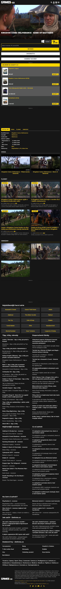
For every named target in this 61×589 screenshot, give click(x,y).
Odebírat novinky (30, 59)
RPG (13, 146)
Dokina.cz (55, 563)
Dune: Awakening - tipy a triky (12, 421)
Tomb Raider (10, 325)
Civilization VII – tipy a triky (11, 372)
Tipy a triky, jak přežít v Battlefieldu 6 (14, 348)
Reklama (17, 580)
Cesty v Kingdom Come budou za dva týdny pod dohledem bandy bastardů (14, 228)
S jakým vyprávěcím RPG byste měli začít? (15, 534)
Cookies (27, 580)
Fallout (50, 315)
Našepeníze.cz (14, 565)
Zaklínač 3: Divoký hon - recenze (12, 431)
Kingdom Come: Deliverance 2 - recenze (15, 439)
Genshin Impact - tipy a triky (11, 388)
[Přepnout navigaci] (54, 2)
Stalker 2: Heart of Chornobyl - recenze (14, 447)
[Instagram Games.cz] (36, 586)
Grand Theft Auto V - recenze (11, 460)
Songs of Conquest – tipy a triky (12, 399)
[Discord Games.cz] (38, 586)
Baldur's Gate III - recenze (10, 455)
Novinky (5, 183)
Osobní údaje (32, 580)
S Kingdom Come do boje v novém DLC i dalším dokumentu (45, 200)
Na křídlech (6, 555)
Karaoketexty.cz (17, 563)
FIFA (30, 325)
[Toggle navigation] (58, 2)
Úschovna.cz (27, 563)
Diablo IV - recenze (8, 458)
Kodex (38, 580)
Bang (24, 546)
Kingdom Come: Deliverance (20, 133)
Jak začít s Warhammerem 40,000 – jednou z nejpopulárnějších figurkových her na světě (15, 523)
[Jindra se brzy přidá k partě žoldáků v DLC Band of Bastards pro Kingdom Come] (45, 218)
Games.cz (34, 560)
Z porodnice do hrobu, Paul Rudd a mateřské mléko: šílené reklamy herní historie (44, 401)
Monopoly (25, 549)
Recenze (30, 49)
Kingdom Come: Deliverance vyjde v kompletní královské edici (14, 200)
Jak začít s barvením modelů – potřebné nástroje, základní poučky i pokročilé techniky (15, 529)
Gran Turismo (30, 331)
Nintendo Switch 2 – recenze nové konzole (46, 501)
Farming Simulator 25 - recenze (12, 441)
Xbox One (25, 148)
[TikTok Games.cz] (41, 586)
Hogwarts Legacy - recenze (11, 444)
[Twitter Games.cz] (33, 586)
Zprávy (11, 560)
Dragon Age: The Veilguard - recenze (14, 463)
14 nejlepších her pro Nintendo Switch (44, 458)
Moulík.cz (41, 563)
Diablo (50, 320)
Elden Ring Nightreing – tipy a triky (13, 411)
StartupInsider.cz (33, 565)
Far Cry (10, 320)
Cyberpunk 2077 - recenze (10, 452)
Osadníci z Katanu (48, 546)
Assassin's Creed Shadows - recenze (14, 436)
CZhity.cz (5, 565)
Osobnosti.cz (6, 563)
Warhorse (14, 135)
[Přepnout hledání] (51, 2)
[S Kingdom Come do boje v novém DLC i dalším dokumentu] (45, 190)
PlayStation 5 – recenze (9, 501)
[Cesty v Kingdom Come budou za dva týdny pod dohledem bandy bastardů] (15, 218)
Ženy (20, 560)
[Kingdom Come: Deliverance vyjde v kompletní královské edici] (15, 190)
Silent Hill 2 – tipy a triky (10, 423)
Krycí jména (46, 552)
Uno (3, 552)
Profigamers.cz (43, 560)
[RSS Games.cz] (44, 586)
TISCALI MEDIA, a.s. (31, 583)
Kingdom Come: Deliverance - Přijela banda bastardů (15, 172)
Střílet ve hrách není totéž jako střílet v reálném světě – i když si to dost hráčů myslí (44, 407)
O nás (46, 580)
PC (21, 148)
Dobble (44, 549)
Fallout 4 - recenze (8, 466)
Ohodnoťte (30, 53)
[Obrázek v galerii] (15, 251)
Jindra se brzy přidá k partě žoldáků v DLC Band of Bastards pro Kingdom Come (44, 229)
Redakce (22, 580)
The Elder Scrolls (30, 315)
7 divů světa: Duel (8, 549)
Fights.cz (48, 563)
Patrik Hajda (39, 203)
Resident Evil (50, 325)
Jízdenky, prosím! (28, 552)
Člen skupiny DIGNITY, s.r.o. (42, 583)
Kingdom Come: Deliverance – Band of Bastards (45, 172)
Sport (16, 560)
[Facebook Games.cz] (30, 586)
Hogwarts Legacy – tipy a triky (12, 418)
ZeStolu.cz (52, 560)
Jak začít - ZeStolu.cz (11, 517)
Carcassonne (6, 546)
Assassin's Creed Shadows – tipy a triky (15, 369)
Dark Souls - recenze (9, 473)
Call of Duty (30, 320)
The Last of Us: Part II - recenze (12, 433)
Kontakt (42, 580)
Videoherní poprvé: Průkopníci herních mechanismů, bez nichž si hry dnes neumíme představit (44, 341)
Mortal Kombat (10, 331)
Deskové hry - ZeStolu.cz (13, 542)
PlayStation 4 (15, 148)
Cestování (26, 560)
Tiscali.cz (5, 560)
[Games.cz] (8, 2)
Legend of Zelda (50, 331)
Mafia (50, 309)
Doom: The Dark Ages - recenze (12, 480)
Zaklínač (10, 315)
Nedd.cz (34, 563)
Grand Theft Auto (30, 309)
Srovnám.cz (23, 565)
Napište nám (24, 582)
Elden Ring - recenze (9, 450)
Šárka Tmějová (11, 203)
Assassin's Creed (10, 309)
